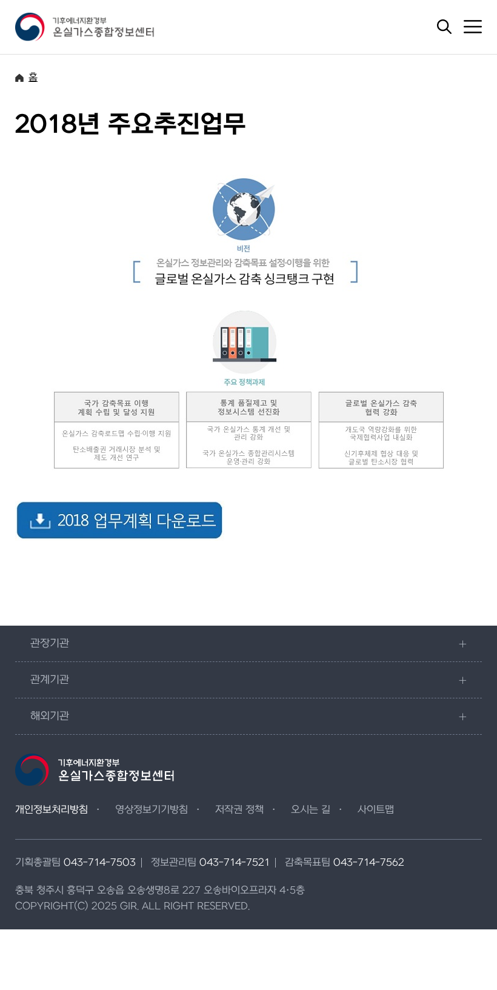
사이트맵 (376, 809)
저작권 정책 (239, 809)
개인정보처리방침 (51, 809)
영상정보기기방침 (151, 809)
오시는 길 (310, 809)
